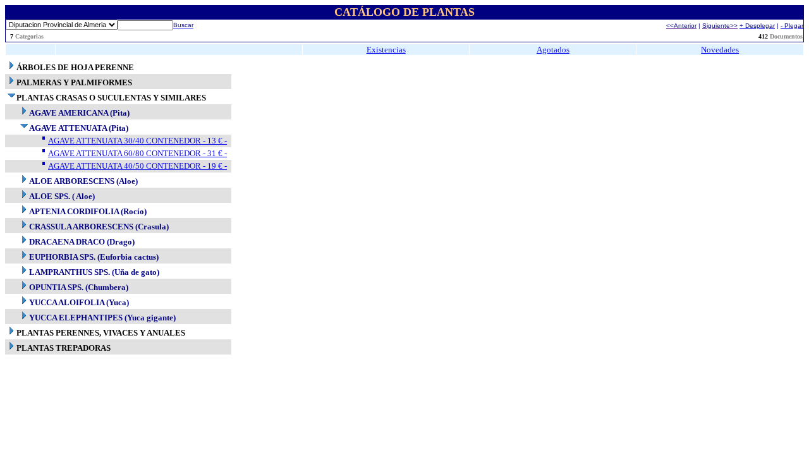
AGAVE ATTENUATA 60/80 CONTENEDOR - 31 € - (137, 153)
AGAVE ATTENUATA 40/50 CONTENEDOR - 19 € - (137, 166)
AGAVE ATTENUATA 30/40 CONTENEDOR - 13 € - (137, 140)
